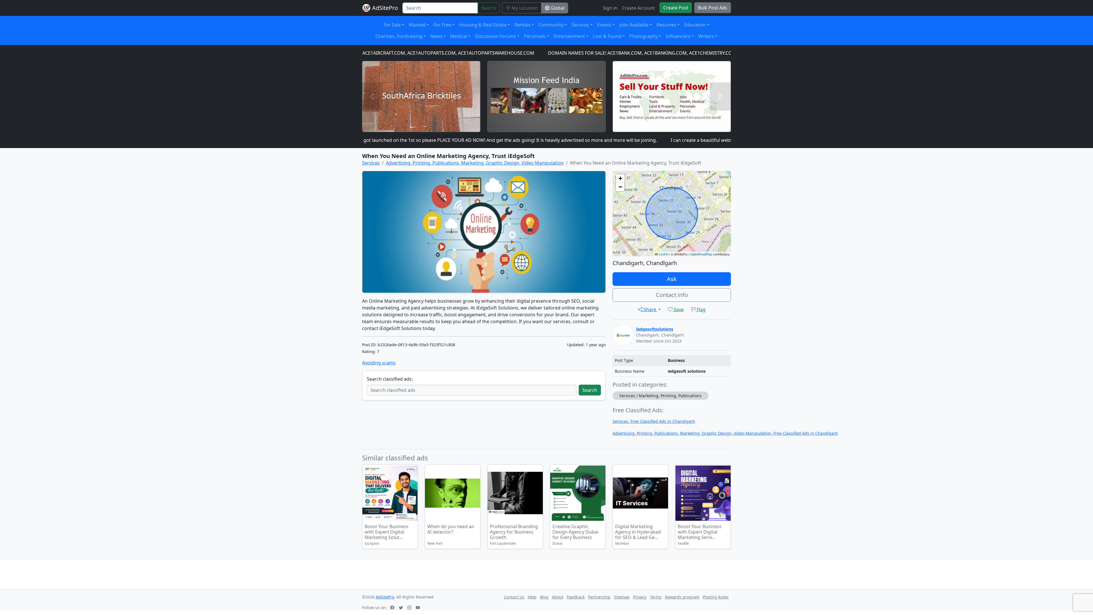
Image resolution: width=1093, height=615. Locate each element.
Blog (544, 597)
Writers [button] (706, 36)
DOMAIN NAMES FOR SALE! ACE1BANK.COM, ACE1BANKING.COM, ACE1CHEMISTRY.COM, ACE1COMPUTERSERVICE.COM (647, 53)
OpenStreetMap (701, 254)
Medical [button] (458, 36)
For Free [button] (442, 25)
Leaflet (663, 254)
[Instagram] (409, 607)
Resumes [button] (666, 25)
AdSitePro (385, 8)
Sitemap (622, 597)
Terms (655, 597)
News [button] (436, 36)
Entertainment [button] (569, 36)
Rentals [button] (523, 25)
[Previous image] (680, 494)
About (557, 597)
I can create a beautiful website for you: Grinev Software (704, 140)
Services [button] (580, 25)
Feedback (576, 597)
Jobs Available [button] (634, 25)
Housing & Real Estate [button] (483, 25)
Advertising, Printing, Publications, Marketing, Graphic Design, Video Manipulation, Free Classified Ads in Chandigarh (725, 433)
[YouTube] (418, 607)
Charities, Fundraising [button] (398, 36)
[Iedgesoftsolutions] (623, 334)
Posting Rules (716, 597)
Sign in (610, 8)
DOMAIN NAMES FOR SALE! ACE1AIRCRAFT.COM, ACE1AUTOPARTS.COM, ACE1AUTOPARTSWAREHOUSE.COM (390, 53)
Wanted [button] (417, 25)
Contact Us (514, 597)
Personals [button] (534, 36)
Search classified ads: (390, 379)
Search (488, 8)
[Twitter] (401, 607)
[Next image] (726, 494)
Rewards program (682, 597)
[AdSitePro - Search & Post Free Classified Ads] (366, 8)
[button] (620, 178)
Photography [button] (643, 36)
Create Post (675, 8)
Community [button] (551, 25)
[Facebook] (392, 607)
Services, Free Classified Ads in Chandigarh (654, 421)
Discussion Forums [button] (495, 36)
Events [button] (604, 25)
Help (532, 597)
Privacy (639, 597)
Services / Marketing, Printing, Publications (660, 395)
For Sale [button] (392, 25)
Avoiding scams (379, 363)
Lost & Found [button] (607, 36)
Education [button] (695, 25)
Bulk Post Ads (712, 8)
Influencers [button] (678, 36)
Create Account (638, 8)
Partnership (599, 597)
